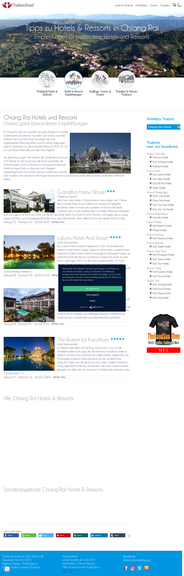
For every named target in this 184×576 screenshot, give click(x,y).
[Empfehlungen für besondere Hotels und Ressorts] (74, 80)
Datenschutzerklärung (136, 560)
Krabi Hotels (159, 187)
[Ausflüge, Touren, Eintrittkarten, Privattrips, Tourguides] (100, 80)
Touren (154, 5)
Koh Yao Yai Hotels (163, 209)
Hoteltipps (141, 5)
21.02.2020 (88, 560)
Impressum (129, 556)
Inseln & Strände (124, 5)
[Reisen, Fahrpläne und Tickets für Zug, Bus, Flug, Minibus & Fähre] (127, 80)
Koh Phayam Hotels (163, 238)
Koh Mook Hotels (162, 276)
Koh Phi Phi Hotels (162, 183)
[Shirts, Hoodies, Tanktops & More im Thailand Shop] (163, 345)
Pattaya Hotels (160, 166)
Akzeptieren (93, 288)
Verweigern (92, 294)
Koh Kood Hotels (162, 289)
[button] (11, 535)
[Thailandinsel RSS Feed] (146, 569)
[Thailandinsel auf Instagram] (132, 569)
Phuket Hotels (159, 230)
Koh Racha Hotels (162, 225)
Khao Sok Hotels (161, 200)
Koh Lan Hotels (160, 157)
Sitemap (90, 563)
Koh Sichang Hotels (163, 162)
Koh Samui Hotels (162, 259)
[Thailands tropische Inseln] (18, 7)
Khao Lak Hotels (161, 196)
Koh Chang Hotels (162, 284)
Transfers (165, 5)
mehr (93, 300)
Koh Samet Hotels (162, 246)
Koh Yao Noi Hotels (163, 205)
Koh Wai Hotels (161, 297)
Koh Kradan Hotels (162, 271)
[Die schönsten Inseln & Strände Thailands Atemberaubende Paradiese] (47, 80)
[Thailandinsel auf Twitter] (139, 569)
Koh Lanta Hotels (162, 174)
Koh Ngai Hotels (161, 179)
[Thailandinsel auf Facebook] (125, 569)
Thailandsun (92, 567)
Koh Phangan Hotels (163, 254)
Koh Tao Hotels (161, 263)
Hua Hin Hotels (160, 217)
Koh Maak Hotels (162, 293)
